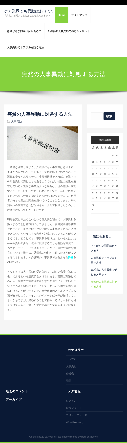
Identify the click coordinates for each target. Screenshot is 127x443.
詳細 (70, 257)
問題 (68, 380)
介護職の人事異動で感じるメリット (68, 31)
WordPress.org (74, 422)
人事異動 (16, 121)
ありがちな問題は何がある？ (24, 31)
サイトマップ (79, 14)
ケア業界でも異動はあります (29, 11)
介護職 (70, 373)
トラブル (71, 359)
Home (61, 14)
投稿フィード (74, 407)
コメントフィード (76, 415)
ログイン (71, 400)
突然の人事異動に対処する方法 (40, 114)
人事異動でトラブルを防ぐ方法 (25, 47)
